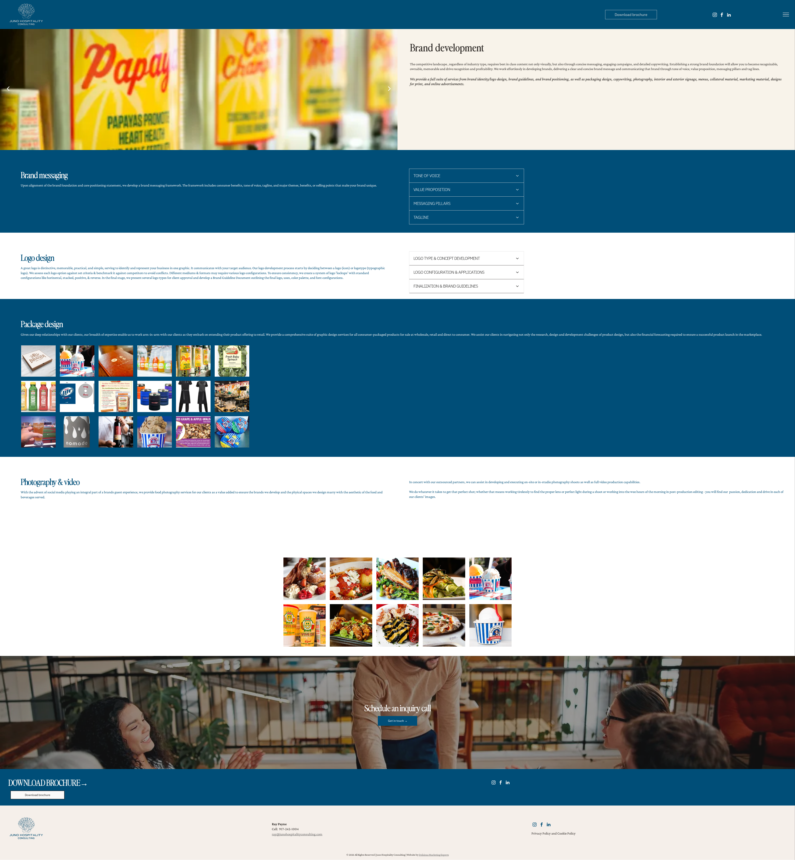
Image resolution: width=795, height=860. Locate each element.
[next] (389, 88)
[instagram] (715, 15)
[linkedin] (729, 15)
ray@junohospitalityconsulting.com (297, 834)
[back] (8, 88)
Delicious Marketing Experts (434, 854)
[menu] (786, 14)
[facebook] (722, 15)
